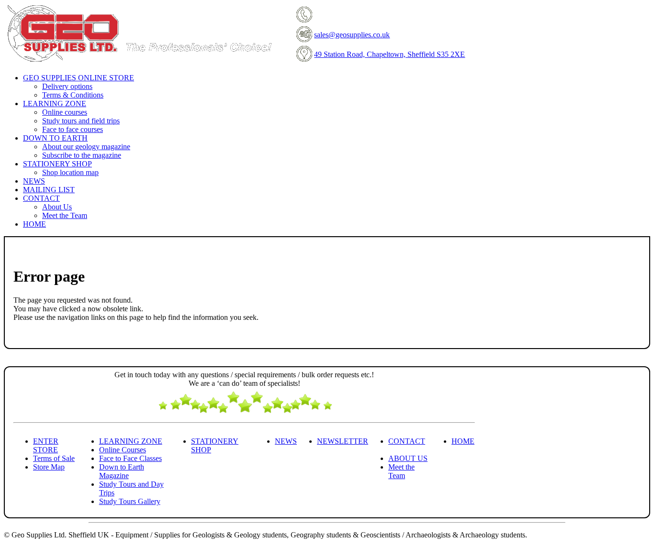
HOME (34, 224)
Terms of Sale (54, 458)
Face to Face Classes (130, 458)
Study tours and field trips (81, 121)
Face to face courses (72, 129)
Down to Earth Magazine (121, 471)
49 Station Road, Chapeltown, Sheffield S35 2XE (389, 54)
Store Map (49, 467)
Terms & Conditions (72, 95)
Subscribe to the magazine (81, 155)
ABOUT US (408, 458)
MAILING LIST (49, 190)
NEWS (34, 181)
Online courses (64, 112)
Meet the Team (64, 215)
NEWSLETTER (342, 441)
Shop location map (70, 172)
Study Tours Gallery (129, 501)
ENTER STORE (45, 445)
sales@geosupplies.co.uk (352, 35)
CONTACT (406, 441)
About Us (57, 207)
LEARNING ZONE (130, 441)
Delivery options (67, 86)
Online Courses (122, 450)
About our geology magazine (86, 146)
